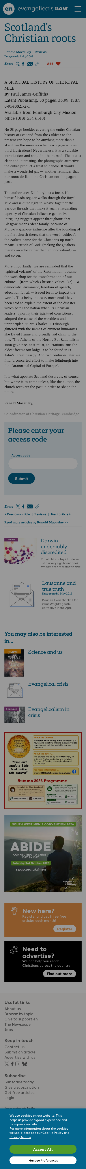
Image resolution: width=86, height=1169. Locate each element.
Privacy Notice (20, 1137)
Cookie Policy (52, 1132)
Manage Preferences (43, 1160)
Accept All (43, 1149)
